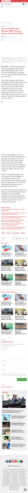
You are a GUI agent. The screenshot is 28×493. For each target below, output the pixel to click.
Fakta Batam (22, 472)
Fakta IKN (22, 469)
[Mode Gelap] (23, 4)
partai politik (16, 233)
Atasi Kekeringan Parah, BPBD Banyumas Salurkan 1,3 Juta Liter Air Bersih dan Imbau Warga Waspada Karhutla (18, 431)
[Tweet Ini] (16, 238)
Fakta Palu (23, 481)
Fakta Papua (12, 471)
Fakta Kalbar (6, 469)
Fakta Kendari (14, 480)
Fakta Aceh (5, 471)
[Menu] (2, 4)
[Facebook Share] (13, 238)
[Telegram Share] (22, 238)
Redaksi (24, 485)
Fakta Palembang (6, 481)
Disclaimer (12, 485)
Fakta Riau (22, 483)
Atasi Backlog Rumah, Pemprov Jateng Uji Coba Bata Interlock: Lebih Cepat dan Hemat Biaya (18, 438)
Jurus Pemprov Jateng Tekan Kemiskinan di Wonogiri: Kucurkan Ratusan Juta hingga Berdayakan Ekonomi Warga (18, 445)
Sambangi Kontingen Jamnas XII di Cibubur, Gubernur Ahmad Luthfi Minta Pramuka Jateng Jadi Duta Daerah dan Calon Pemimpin (18, 424)
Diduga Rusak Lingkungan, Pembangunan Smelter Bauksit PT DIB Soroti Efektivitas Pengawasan (13, 228)
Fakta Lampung (14, 478)
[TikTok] (21, 461)
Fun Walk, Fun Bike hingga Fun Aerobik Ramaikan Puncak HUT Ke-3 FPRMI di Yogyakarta (13, 217)
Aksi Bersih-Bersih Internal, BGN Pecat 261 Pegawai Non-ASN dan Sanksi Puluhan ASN (13, 213)
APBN (3, 233)
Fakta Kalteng (21, 474)
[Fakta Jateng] (8, 4)
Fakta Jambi (22, 476)
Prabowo (23, 233)
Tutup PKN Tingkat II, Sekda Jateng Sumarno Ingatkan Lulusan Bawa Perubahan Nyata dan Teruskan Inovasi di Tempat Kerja (18, 417)
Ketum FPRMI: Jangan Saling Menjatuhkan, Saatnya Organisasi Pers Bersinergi (12, 224)
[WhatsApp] (18, 461)
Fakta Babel (22, 480)
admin (5, 36)
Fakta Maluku (6, 480)
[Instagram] (13, 461)
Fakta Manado (15, 481)
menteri (9, 233)
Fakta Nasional (14, 469)
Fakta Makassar (7, 476)
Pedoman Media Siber (14, 486)
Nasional (3, 26)
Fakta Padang (22, 478)
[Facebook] (7, 461)
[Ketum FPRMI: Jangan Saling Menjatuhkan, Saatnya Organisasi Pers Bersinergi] (7, 277)
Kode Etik (18, 485)
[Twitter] (10, 461)
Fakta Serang (5, 478)
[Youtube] (15, 461)
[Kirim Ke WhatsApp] (25, 238)
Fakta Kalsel (14, 474)
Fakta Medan (6, 474)
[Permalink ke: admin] (2, 36)
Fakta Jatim (15, 472)
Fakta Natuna (5, 485)
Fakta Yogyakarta (14, 483)
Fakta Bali (14, 476)
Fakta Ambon (5, 483)
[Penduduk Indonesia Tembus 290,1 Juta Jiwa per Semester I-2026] (7, 248)
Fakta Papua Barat (21, 471)
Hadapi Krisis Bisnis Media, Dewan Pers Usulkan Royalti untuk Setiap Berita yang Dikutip (12, 221)
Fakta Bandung (6, 472)
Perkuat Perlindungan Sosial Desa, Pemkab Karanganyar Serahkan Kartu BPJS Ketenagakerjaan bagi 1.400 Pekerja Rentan (12, 411)
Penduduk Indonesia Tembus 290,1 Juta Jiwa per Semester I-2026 (12, 210)
